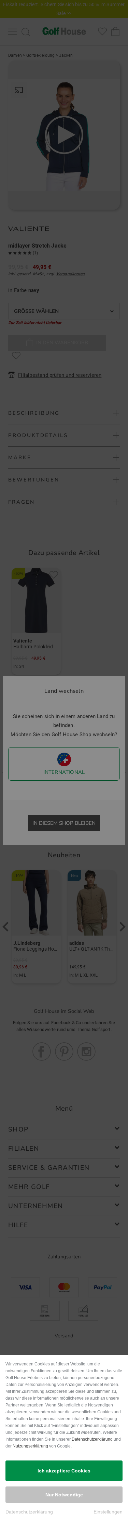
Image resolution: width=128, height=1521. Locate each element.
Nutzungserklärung (30, 1446)
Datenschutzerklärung (92, 1439)
